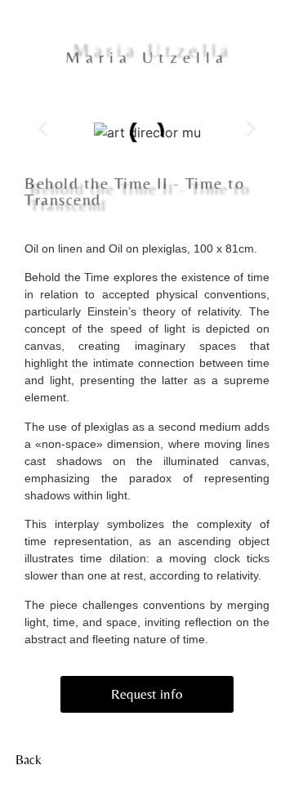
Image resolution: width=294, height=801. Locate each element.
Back (29, 759)
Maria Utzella (147, 58)
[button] (43, 129)
